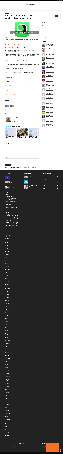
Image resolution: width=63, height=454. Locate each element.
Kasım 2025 (7, 247)
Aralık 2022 (7, 299)
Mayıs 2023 (7, 291)
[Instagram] (59, 0)
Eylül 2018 (7, 374)
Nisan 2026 (7, 239)
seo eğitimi (7, 223)
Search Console (8, 222)
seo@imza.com (24, 449)
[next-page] (7, 139)
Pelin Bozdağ (48, 106)
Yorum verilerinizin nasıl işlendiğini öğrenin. (29, 167)
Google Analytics (9, 204)
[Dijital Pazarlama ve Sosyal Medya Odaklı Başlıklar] (10, 132)
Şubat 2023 (7, 296)
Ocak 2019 (7, 368)
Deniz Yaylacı (48, 62)
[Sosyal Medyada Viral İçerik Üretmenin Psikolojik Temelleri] (34, 132)
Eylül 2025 (7, 250)
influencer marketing (12, 217)
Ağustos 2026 (7, 233)
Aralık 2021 (7, 316)
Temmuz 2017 (7, 395)
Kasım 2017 (7, 389)
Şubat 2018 (7, 385)
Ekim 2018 (7, 373)
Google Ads (13, 198)
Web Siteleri (44, 34)
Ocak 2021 (7, 333)
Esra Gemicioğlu (49, 88)
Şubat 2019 (7, 367)
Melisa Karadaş (48, 79)
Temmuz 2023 (7, 288)
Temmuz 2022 (7, 306)
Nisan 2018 (7, 382)
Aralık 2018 (7, 370)
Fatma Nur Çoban (49, 93)
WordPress (44, 35)
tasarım (7, 225)
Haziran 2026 (7, 236)
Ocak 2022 (7, 315)
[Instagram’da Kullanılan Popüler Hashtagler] (26, 182)
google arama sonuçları (9, 207)
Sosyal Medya (32, 9)
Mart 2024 (7, 276)
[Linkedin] (16, 121)
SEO (16, 9)
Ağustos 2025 (7, 251)
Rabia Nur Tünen (49, 97)
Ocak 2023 (7, 297)
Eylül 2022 (7, 303)
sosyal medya (17, 223)
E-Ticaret (43, 22)
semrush (14, 222)
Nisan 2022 (7, 310)
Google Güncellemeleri (10, 209)
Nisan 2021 (7, 328)
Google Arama (10, 205)
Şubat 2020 (7, 349)
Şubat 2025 (7, 260)
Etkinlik (38, 9)
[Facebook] (58, 0)
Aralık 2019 (7, 352)
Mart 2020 (7, 348)
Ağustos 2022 (7, 305)
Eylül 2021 (7, 321)
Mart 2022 (7, 312)
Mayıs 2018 (7, 380)
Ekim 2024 (7, 266)
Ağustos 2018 (7, 376)
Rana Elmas (48, 53)
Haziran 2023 (7, 290)
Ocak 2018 (7, 386)
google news (16, 210)
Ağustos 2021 (7, 322)
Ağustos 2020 (7, 340)
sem (12, 222)
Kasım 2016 (7, 407)
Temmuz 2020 (7, 342)
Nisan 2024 (7, 275)
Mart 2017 (7, 401)
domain (7, 196)
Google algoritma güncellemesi (11, 202)
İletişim (47, 9)
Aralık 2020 (7, 334)
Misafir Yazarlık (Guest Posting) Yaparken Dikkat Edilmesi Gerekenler (15, 187)
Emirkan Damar (49, 66)
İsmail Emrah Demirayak (16, 117)
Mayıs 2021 (7, 327)
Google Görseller (14, 207)
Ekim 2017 (7, 391)
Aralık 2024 (7, 263)
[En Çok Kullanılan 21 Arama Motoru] (26, 177)
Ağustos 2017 (7, 394)
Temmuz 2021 (7, 324)
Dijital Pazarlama (17, 194)
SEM (19, 9)
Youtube (11, 227)
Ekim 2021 (7, 319)
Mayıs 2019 (7, 362)
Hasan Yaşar (48, 84)
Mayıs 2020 (7, 345)
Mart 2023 (7, 294)
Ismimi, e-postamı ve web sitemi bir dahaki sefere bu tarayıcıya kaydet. (17, 162)
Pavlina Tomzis (48, 75)
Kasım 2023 (7, 282)
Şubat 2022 (7, 313)
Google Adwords (9, 199)
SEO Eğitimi (43, 9)
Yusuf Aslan (48, 102)
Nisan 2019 (7, 364)
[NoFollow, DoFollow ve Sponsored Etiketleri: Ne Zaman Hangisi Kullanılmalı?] (7, 182)
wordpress (11, 225)
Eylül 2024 (7, 267)
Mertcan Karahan (49, 115)
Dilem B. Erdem (48, 124)
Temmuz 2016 (7, 413)
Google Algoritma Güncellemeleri (10, 201)
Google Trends (17, 215)
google (8, 198)
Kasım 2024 (7, 264)
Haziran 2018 (7, 379)
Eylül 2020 (7, 339)
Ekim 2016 (7, 408)
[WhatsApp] (13, 106)
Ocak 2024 (7, 279)
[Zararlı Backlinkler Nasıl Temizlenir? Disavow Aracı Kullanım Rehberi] (7, 177)
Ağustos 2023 (7, 287)
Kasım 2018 (7, 371)
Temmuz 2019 (7, 359)
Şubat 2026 (7, 242)
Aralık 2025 (7, 245)
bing (12, 194)
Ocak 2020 (7, 351)
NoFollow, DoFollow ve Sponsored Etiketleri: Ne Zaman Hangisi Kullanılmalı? (15, 182)
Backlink (9, 194)
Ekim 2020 (7, 337)
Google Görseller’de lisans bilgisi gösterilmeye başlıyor (11, 113)
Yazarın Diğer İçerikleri (16, 126)
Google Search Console (12, 213)
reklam (14, 220)
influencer (7, 217)
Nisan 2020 (7, 346)
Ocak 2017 (7, 404)
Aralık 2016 (7, 405)
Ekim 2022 (7, 302)
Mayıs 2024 (7, 273)
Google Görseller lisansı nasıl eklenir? (32, 112)
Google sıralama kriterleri (10, 215)
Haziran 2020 (7, 343)
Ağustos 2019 (7, 358)
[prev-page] (5, 139)
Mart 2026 (7, 241)
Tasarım (27, 9)
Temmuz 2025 (7, 253)
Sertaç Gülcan (48, 111)
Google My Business (10, 210)
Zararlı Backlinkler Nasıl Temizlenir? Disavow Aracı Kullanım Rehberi (15, 177)
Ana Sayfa (6, 11)
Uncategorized (44, 32)
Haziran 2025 (7, 254)
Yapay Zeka (44, 37)
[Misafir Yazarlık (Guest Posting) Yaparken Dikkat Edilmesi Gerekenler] (7, 187)
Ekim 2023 (7, 284)
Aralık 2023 (7, 281)
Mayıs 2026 (7, 238)
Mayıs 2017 (7, 398)
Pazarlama (23, 9)
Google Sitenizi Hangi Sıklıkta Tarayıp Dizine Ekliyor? (14, 44)
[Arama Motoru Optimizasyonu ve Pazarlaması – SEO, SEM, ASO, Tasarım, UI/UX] (31, 4)
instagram (17, 217)
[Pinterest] (11, 106)
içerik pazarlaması (8, 218)
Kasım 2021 (7, 318)
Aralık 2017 (7, 388)
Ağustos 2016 (7, 411)
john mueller (15, 218)
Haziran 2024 (7, 272)
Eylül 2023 (7, 285)
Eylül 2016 (7, 410)
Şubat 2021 (7, 331)
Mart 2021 (7, 330)
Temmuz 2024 (7, 270)
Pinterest (11, 220)
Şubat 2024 (7, 278)
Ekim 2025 (7, 248)
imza (10, 453)
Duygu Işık (48, 48)
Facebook (17, 196)
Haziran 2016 (7, 414)
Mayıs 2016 (7, 416)
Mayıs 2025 (7, 256)
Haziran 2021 (7, 325)
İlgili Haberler (8, 126)
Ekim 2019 (7, 355)
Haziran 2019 (7, 361)
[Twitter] (61, 0)
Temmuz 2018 (7, 377)
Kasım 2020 (7, 336)
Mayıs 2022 (7, 309)
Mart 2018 (7, 383)
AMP (7, 194)
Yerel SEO (7, 227)
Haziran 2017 (7, 397)
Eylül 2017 (7, 392)
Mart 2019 (7, 365)
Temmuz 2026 (7, 235)
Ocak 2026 (7, 244)
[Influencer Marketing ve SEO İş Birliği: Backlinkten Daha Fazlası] (22, 132)
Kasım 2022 (7, 300)
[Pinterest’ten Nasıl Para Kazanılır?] (26, 187)
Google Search (9, 212)
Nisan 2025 (7, 257)
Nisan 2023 (7, 293)
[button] (62, 9)
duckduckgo (10, 196)
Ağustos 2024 (7, 269)
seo (17, 222)
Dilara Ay (47, 57)
